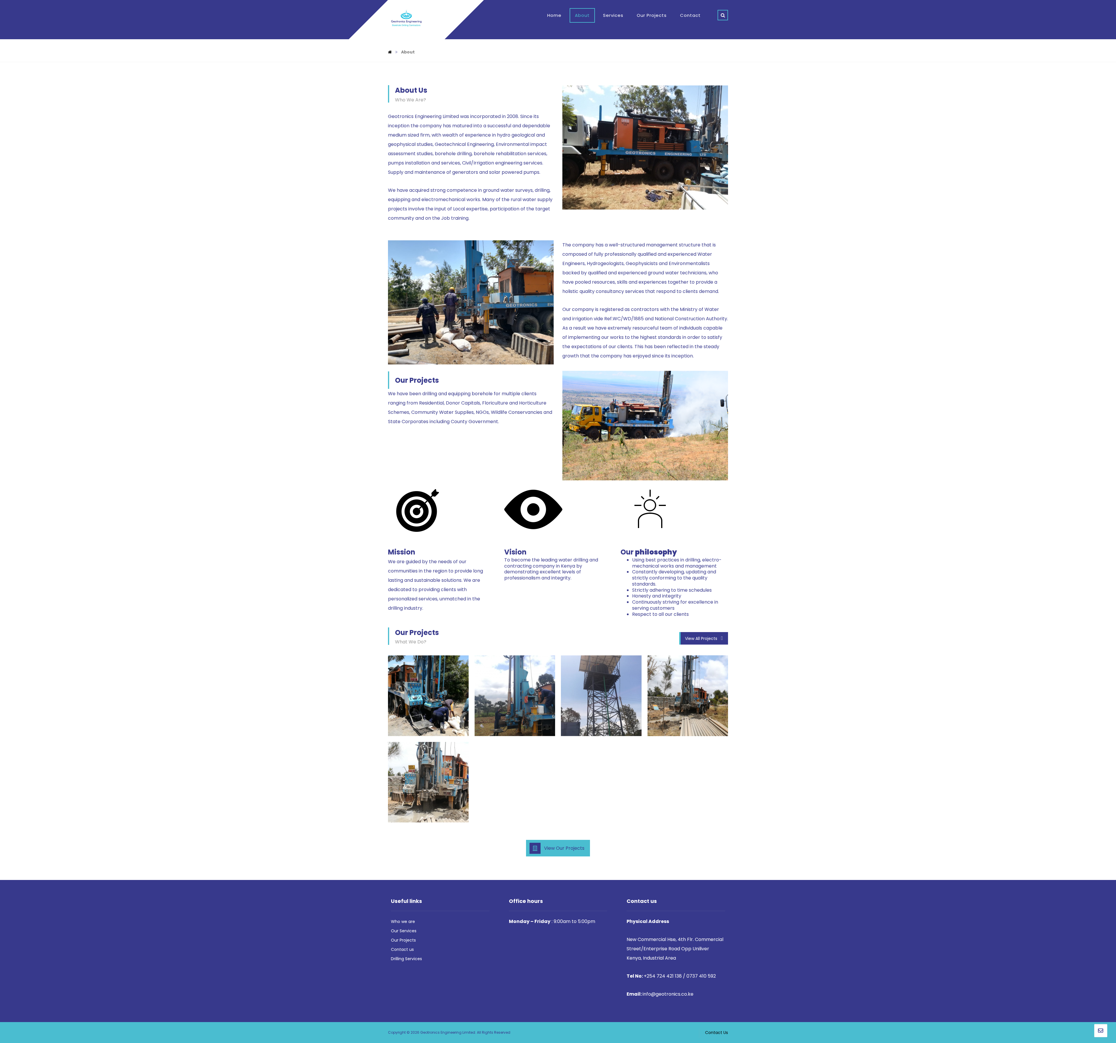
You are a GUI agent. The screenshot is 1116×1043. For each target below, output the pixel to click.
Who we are (403, 921)
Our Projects (403, 940)
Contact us (402, 949)
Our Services (403, 931)
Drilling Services (406, 959)
